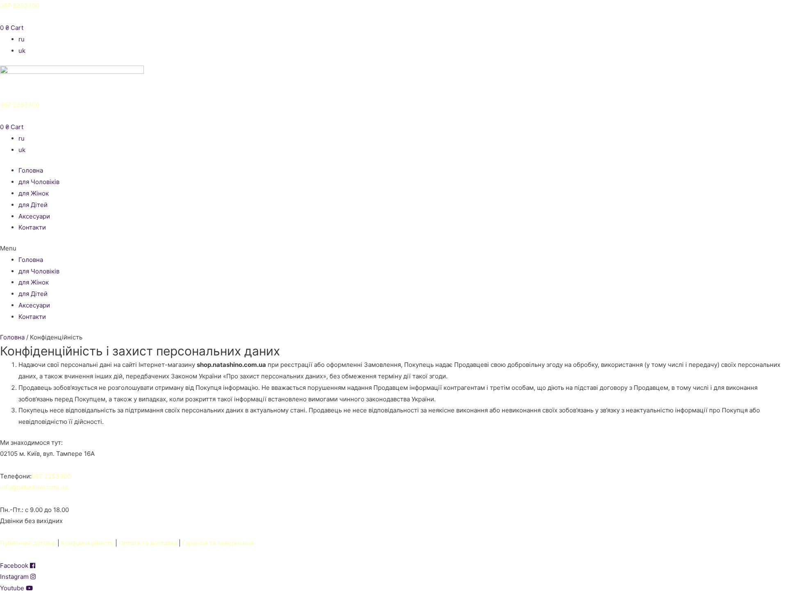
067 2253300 (19, 5)
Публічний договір (28, 543)
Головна (30, 170)
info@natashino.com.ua (34, 487)
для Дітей (33, 205)
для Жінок (33, 193)
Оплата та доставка (148, 543)
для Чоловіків (38, 182)
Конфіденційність (87, 543)
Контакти (32, 227)
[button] (393, 248)
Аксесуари (34, 216)
